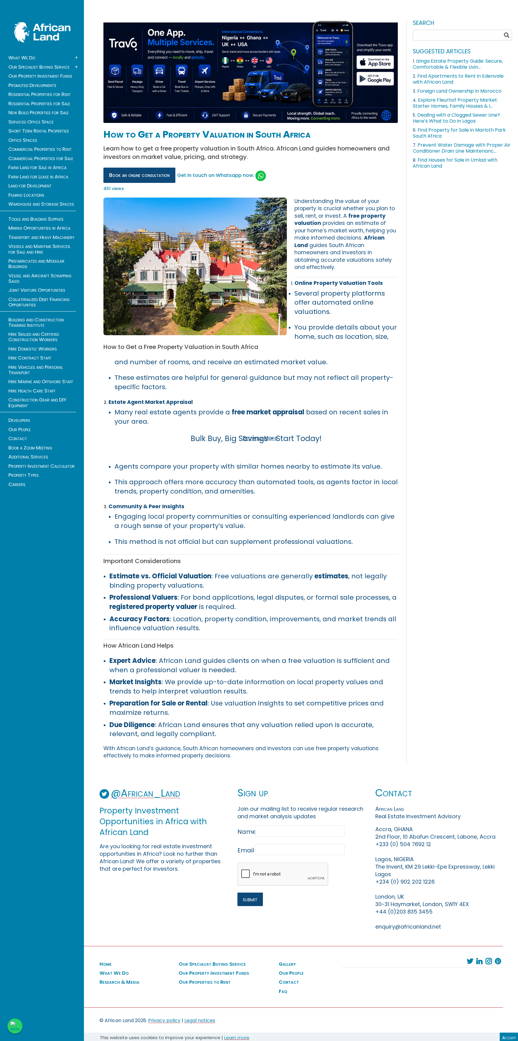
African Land (42, 32)
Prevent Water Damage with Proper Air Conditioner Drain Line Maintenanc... (462, 148)
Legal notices (199, 1020)
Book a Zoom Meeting (30, 448)
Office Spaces (22, 140)
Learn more (236, 1037)
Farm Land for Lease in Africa (38, 177)
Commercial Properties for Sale (40, 158)
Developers (19, 420)
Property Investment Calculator (41, 466)
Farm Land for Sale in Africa (37, 167)
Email (245, 850)
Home (106, 964)
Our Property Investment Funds (40, 76)
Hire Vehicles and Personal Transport (35, 370)
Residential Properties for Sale (39, 103)
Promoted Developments (32, 85)
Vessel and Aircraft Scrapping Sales (39, 278)
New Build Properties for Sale (38, 112)
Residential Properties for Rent (39, 94)
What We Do (21, 58)
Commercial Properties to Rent (40, 149)
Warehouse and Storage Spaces (41, 204)
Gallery (287, 964)
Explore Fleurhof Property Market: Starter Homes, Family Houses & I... (455, 103)
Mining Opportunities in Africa (39, 228)
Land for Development (30, 186)
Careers (16, 484)
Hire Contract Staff (29, 358)
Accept (509, 1037)
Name (245, 832)
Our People (19, 429)
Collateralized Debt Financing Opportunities (39, 302)
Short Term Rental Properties (38, 131)
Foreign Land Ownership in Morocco (459, 91)
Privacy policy (164, 1020)
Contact (17, 438)
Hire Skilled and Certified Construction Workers (33, 337)
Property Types (23, 475)
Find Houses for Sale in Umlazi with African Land (455, 163)
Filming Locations (26, 195)
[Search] (507, 35)
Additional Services (28, 457)
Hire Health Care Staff (31, 391)
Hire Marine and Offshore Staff (40, 381)
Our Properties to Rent (205, 982)
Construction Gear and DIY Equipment (37, 402)
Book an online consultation (139, 175)
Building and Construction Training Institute (36, 322)
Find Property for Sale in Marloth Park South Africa (459, 133)
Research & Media (119, 982)
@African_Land (145, 793)
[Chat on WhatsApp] (14, 1026)
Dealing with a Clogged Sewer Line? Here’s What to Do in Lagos (456, 118)
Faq (283, 991)
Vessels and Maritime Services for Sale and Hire (39, 249)
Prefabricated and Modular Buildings (36, 263)
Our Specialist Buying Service (39, 67)
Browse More (260, 438)
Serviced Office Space (31, 122)
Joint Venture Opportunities (36, 290)
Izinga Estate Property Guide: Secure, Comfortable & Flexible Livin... (458, 64)
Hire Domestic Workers (32, 349)
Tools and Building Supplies (36, 219)
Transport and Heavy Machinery (41, 237)
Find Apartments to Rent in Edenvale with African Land (458, 79)
